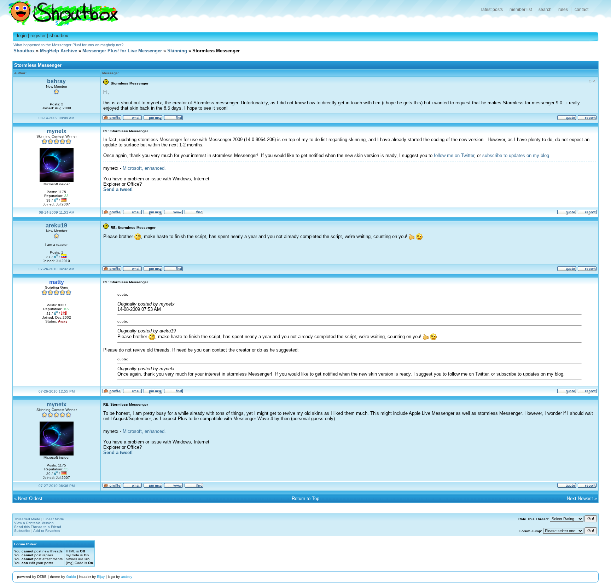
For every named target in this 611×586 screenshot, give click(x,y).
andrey (126, 577)
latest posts (492, 9)
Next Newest (580, 498)
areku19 (56, 225)
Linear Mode (53, 519)
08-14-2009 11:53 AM (56, 212)
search (545, 9)
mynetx (56, 131)
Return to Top (305, 498)
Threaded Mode (27, 519)
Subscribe (22, 531)
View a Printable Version (34, 523)
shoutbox (59, 35)
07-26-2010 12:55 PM (57, 391)
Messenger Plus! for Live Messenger (122, 50)
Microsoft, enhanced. (144, 168)
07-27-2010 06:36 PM (57, 486)
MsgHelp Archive (58, 50)
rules (563, 9)
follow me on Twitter (454, 155)
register (38, 35)
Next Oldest (30, 498)
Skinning (177, 50)
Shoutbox (59, 11)
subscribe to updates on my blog (515, 155)
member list (521, 9)
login (22, 35)
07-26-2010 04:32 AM (56, 269)
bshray (56, 81)
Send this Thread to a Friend (37, 527)
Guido (71, 577)
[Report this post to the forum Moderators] (587, 119)
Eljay (101, 577)
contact (581, 9)
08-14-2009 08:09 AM (56, 118)
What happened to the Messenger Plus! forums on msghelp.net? (68, 45)
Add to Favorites (46, 531)
